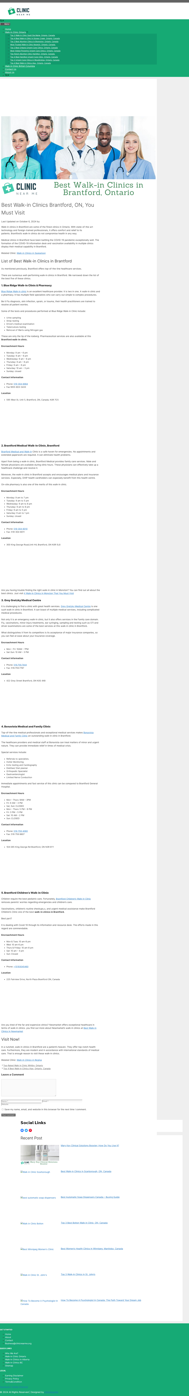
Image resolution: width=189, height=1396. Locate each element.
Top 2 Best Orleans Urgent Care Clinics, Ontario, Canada (34, 48)
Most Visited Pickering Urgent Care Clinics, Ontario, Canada (35, 51)
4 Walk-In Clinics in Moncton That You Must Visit (49, 593)
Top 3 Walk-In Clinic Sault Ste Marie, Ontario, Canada (32, 35)
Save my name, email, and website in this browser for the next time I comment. (45, 1109)
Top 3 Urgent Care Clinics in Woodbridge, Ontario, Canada (34, 60)
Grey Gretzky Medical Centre (76, 606)
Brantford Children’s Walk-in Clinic (73, 899)
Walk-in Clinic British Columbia (20, 66)
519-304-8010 (21, 529)
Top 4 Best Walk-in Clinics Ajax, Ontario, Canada (30, 63)
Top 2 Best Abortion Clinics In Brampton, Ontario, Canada (34, 41)
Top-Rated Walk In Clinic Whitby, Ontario (23, 1065)
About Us (9, 72)
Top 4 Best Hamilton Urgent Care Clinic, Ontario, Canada (34, 57)
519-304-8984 (21, 384)
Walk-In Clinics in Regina (29, 1060)
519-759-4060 (21, 831)
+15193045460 (21, 966)
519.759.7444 (20, 665)
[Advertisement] (78, 97)
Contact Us (10, 69)
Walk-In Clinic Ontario (15, 32)
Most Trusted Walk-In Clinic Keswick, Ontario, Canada (33, 44)
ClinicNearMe (51, 1392)
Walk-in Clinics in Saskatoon (31, 253)
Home (8, 29)
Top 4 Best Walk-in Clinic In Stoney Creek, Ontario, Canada (35, 38)
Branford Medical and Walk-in (16, 451)
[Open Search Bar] (2, 21)
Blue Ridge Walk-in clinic (13, 291)
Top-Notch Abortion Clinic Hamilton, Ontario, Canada (32, 54)
